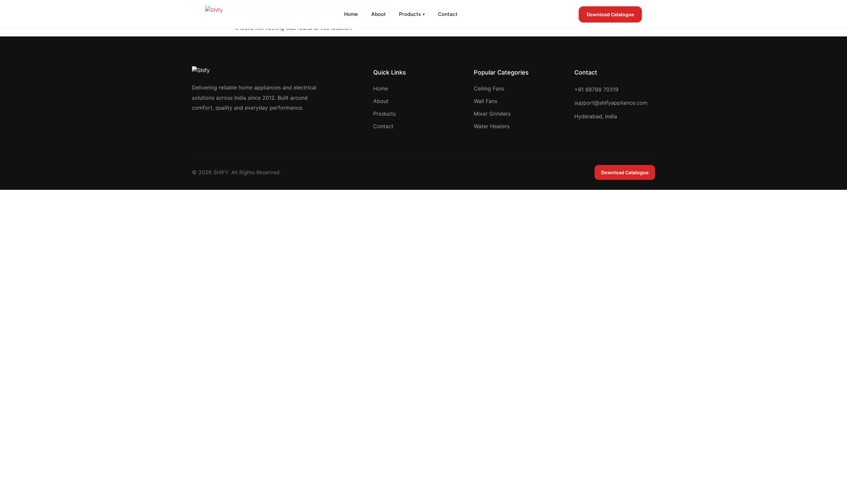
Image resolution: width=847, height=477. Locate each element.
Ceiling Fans (489, 88)
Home (351, 14)
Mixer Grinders (492, 113)
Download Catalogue (610, 14)
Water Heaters (492, 126)
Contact (448, 14)
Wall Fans (485, 101)
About (378, 14)
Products (412, 14)
